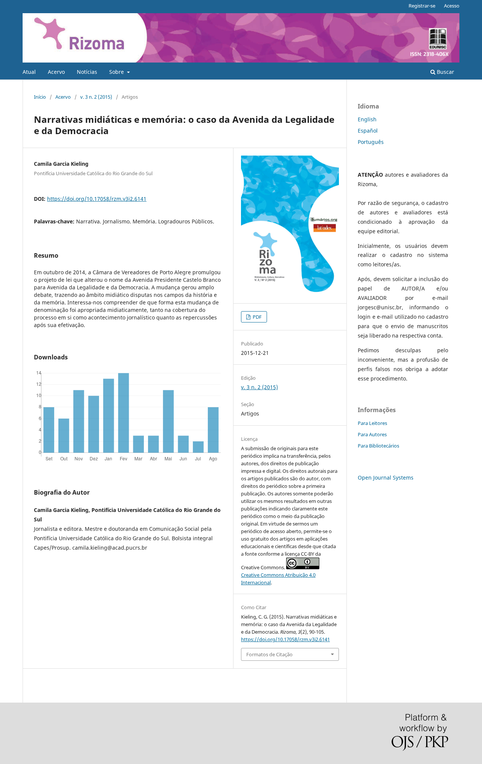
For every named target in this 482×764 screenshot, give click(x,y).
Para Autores (372, 434)
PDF (257, 316)
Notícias (87, 71)
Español (368, 130)
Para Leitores (372, 423)
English (367, 119)
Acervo (56, 71)
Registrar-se (422, 5)
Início (40, 96)
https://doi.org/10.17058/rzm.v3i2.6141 (96, 198)
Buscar (444, 71)
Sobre (117, 71)
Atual (29, 71)
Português (371, 141)
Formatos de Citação (269, 654)
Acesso (451, 5)
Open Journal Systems (385, 477)
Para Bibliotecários (378, 445)
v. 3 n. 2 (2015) (96, 96)
